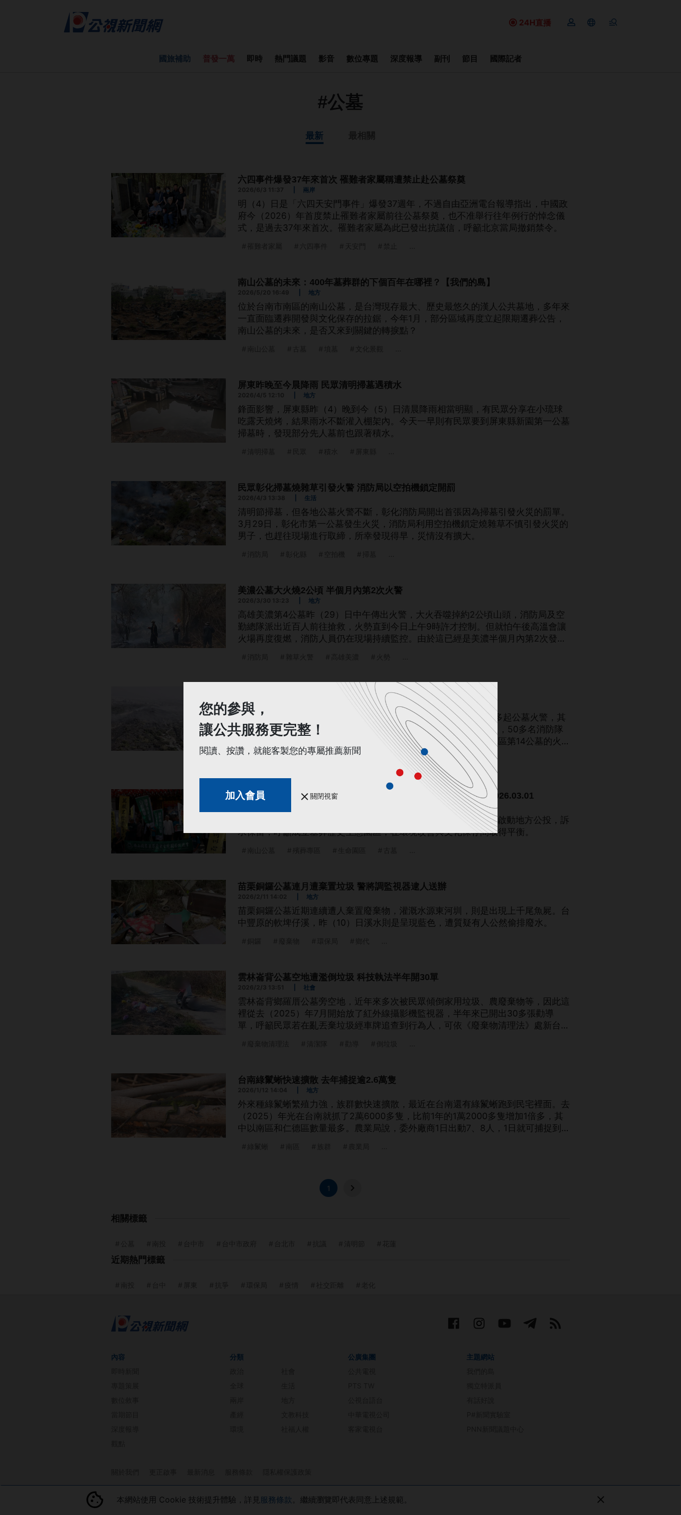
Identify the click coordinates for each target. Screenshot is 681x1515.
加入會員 (245, 795)
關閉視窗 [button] (323, 796)
